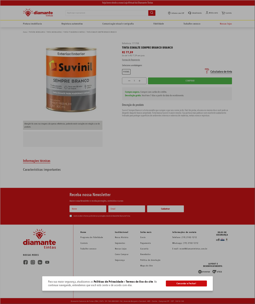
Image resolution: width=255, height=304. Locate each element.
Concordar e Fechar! (186, 283)
